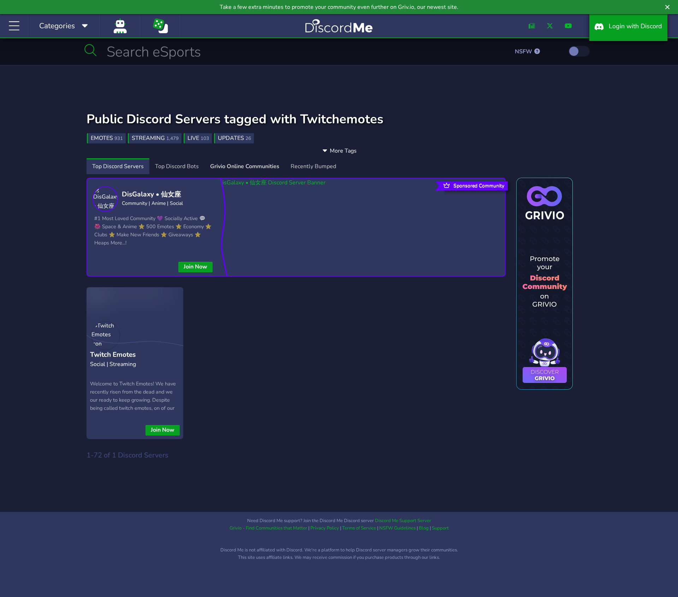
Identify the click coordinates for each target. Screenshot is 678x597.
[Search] (90, 50)
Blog (424, 528)
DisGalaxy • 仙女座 (151, 194)
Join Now (195, 267)
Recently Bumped (313, 166)
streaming (155, 138)
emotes (107, 138)
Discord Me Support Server (403, 521)
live (198, 138)
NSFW (524, 51)
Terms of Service (359, 528)
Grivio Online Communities (244, 166)
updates (234, 138)
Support (440, 528)
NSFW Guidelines (397, 528)
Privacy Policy (324, 528)
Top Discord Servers (118, 166)
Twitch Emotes (113, 354)
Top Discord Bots (177, 166)
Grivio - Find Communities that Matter (268, 528)
